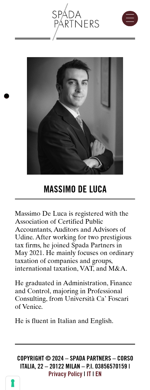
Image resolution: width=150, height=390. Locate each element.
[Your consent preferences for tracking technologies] (13, 383)
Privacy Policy (65, 374)
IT (89, 374)
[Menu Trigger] (130, 18)
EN (98, 374)
